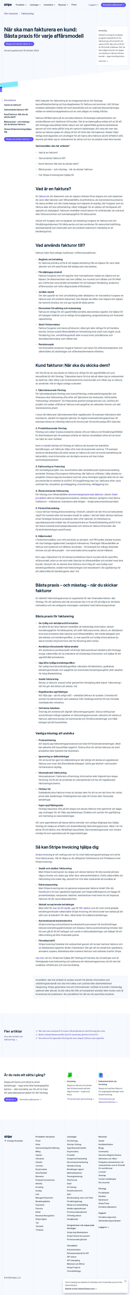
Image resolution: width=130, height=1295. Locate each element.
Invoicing (39, 1187)
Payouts (39, 1208)
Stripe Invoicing (44, 854)
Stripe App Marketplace (77, 1232)
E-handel (71, 1155)
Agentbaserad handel (76, 1148)
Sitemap (102, 1175)
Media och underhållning (77, 1205)
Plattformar (72, 1180)
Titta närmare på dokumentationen (107, 1100)
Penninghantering (74, 1176)
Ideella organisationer (76, 1208)
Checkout (40, 1158)
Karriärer (102, 1196)
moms (84, 335)
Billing (38, 1151)
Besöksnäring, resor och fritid (80, 1197)
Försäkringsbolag (74, 1201)
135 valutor (85, 907)
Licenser (102, 1171)
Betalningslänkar (43, 1201)
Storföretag (72, 1140)
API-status (71, 1256)
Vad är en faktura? (12, 105)
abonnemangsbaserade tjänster (85, 494)
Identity (39, 1183)
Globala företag (74, 1165)
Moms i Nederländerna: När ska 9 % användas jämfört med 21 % (68, 1034)
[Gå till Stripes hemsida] (7, 1136)
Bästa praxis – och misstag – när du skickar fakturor (17, 123)
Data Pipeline (41, 1173)
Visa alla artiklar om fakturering (13, 1038)
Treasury (40, 1229)
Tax (37, 1222)
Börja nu (10, 1099)
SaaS (69, 1183)
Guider (101, 1140)
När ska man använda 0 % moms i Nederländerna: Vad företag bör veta (72, 1031)
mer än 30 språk (61, 907)
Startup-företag (74, 1144)
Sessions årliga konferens (110, 1155)
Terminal (39, 1226)
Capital (39, 1155)
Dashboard (45, 891)
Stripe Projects (73, 1267)
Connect (39, 1165)
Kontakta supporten (107, 1217)
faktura (43, 196)
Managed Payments (44, 1197)
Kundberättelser (106, 1144)
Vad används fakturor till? (16, 109)
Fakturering (27, 13)
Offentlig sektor (74, 1215)
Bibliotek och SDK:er (76, 1264)
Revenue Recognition (45, 1215)
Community (104, 1151)
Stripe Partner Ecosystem (78, 1236)
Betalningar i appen (75, 1169)
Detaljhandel (72, 1219)
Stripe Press (104, 1203)
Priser (74, 4)
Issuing (39, 1190)
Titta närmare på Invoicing (79, 1099)
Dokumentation (74, 1249)
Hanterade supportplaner (110, 1220)
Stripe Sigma (41, 1219)
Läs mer (102, 61)
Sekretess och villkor (108, 1158)
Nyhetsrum (103, 1199)
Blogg (101, 1148)
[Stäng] (125, 1282)
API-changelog (73, 1260)
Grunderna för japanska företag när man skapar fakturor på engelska (71, 1038)
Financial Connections (45, 1180)
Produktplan (104, 1192)
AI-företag (71, 1187)
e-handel (46, 445)
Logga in (93, 4)
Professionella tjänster (77, 1212)
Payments (40, 1205)
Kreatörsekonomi (74, 1190)
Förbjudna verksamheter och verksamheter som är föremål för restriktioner (112, 1165)
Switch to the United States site (80, 1288)
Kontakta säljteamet (112, 4)
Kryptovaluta (41, 1169)
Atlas (38, 1144)
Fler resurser (11, 13)
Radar (38, 1212)
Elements (40, 1176)
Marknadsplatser (74, 1173)
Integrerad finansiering (77, 1158)
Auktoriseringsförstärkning (47, 1148)
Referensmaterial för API (78, 1253)
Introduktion (10, 100)
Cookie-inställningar (107, 1179)
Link (37, 1194)
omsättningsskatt (65, 335)
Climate (39, 1162)
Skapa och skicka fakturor (18, 43)
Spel (69, 1194)
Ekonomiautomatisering (77, 1162)
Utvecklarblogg (74, 1271)
